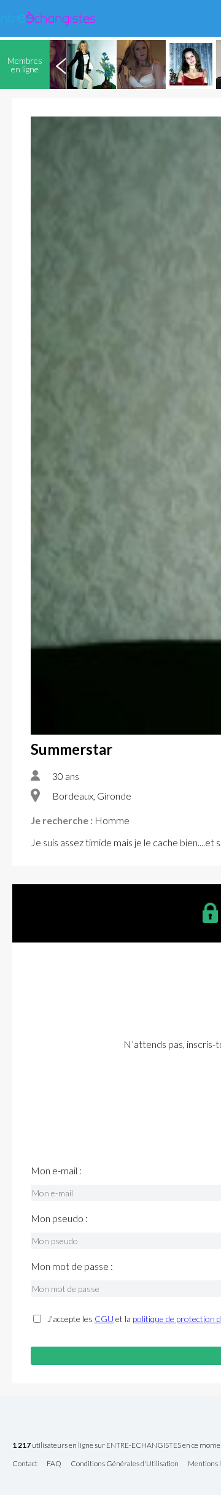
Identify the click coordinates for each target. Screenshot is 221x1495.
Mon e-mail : (56, 1171)
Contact (24, 1464)
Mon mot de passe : (72, 1266)
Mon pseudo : (59, 1218)
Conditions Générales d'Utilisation (125, 1464)
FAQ (54, 1464)
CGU (104, 1318)
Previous (60, 64)
